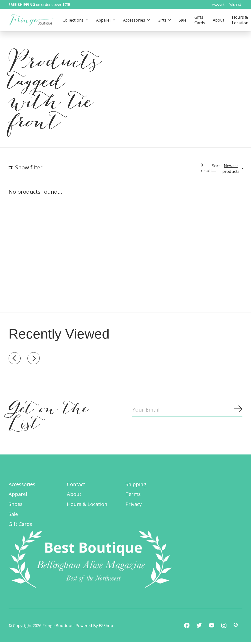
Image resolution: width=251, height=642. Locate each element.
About (218, 20)
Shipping (136, 484)
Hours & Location (87, 504)
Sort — (216, 168)
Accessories (134, 20)
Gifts (162, 20)
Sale (183, 20)
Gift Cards (20, 523)
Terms (133, 494)
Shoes (16, 504)
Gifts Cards (199, 19)
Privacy (134, 504)
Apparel (103, 20)
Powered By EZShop (94, 625)
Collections (73, 20)
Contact (76, 484)
